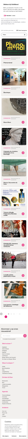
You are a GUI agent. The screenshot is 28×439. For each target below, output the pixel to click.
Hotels (3, 366)
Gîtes (3, 370)
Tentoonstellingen (6, 395)
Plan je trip (4, 412)
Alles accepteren (22, 436)
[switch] (4, 15)
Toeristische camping (7, 373)
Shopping (4, 350)
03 (14, 314)
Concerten (4, 396)
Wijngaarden (5, 386)
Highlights (4, 347)
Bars (3, 382)
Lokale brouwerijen (6, 384)
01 (8, 314)
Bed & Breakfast (6, 368)
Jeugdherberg (5, 371)
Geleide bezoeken (6, 400)
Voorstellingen (5, 398)
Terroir (3, 387)
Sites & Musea (5, 348)
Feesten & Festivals (6, 403)
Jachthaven (5, 355)
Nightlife (4, 352)
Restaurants (5, 380)
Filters (4, 34)
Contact (4, 416)
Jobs (3, 414)
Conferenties (5, 402)
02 (11, 314)
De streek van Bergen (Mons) (9, 359)
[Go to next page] (6, 316)
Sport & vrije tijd (6, 354)
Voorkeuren (14, 436)
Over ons (4, 411)
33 (19, 314)
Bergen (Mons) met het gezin (9, 357)
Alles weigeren (5, 436)
